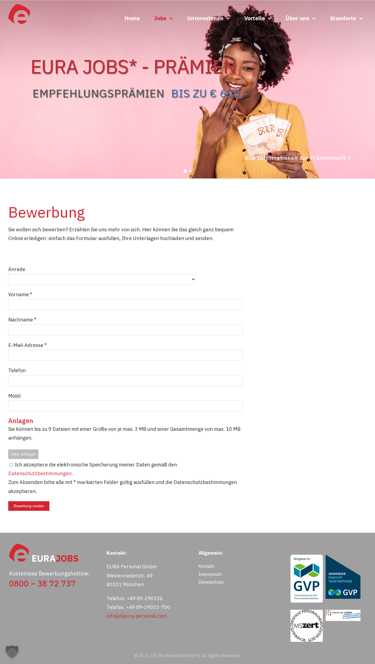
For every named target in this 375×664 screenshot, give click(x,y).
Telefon (17, 370)
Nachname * (22, 320)
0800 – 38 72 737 (42, 583)
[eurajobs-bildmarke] (19, 6)
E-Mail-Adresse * (27, 345)
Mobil (14, 396)
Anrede (16, 269)
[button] (12, 652)
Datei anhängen (23, 454)
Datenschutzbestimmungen (40, 473)
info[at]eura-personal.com (137, 616)
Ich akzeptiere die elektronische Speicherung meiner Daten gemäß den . (92, 469)
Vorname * (20, 294)
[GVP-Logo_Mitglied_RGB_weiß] (306, 557)
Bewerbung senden (29, 506)
